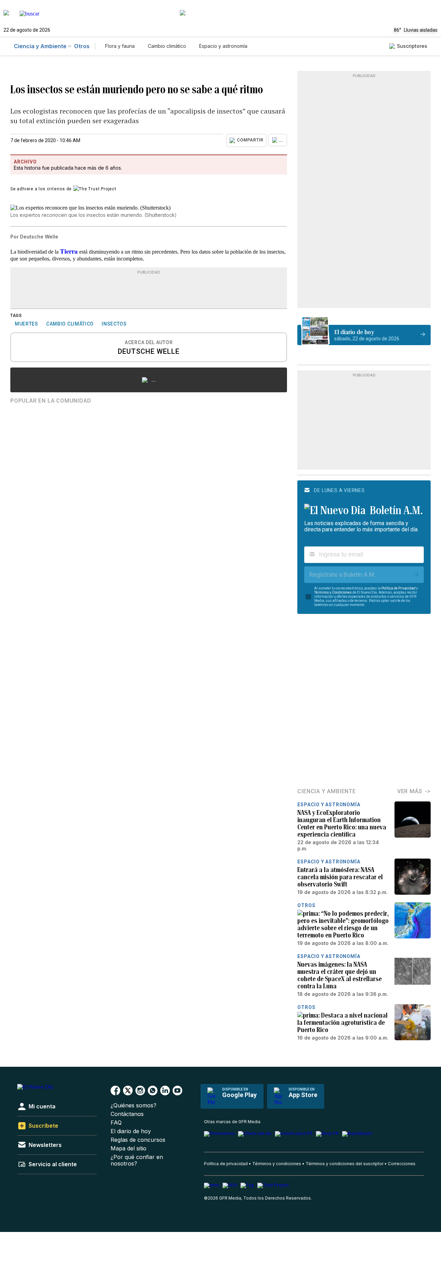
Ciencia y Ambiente (40, 46)
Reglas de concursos (138, 1140)
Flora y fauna (120, 46)
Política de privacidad (226, 1163)
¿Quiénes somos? (133, 1105)
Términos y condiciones (276, 1163)
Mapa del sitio (128, 1148)
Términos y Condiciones (333, 592)
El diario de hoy (131, 1131)
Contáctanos (127, 1114)
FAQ (116, 1122)
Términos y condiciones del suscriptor (344, 1163)
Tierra (69, 251)
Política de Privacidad (398, 588)
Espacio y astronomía (223, 46)
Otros (82, 46)
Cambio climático (167, 46)
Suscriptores (412, 46)
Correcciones (402, 1163)
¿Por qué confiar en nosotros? (137, 1160)
